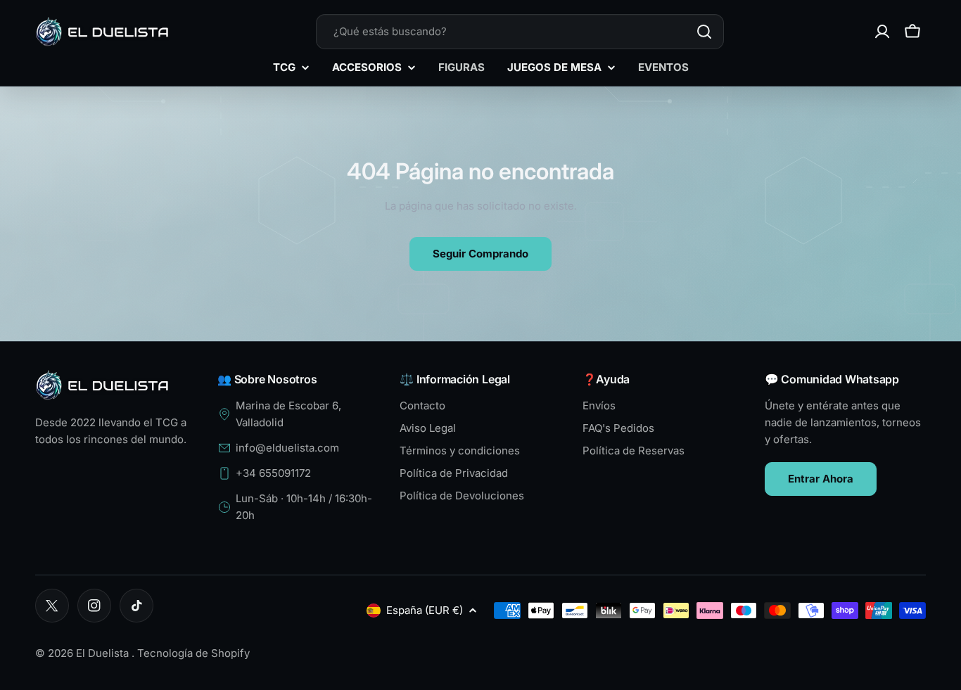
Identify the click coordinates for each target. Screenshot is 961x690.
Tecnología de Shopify (193, 653)
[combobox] (520, 31)
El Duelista (104, 653)
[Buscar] (704, 31)
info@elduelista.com (287, 447)
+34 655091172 (273, 473)
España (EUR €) (424, 610)
